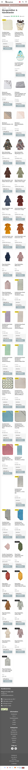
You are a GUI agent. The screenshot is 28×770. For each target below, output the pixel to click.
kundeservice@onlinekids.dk (7, 695)
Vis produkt (7, 48)
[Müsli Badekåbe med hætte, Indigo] (7, 200)
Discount (14, 740)
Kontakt (14, 724)
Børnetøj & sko (14, 732)
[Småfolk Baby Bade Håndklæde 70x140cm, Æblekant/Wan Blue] (20, 349)
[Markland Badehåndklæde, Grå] (7, 115)
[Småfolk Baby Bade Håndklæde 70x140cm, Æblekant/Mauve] (20, 316)
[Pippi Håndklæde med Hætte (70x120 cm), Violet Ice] (7, 284)
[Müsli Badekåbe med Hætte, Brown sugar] (7, 172)
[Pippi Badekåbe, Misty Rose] (20, 256)
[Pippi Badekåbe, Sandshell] (7, 633)
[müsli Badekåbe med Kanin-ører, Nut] (20, 228)
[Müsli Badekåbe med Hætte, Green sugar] (20, 172)
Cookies (14, 722)
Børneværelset (14, 734)
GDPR (14, 720)
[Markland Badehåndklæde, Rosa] (20, 115)
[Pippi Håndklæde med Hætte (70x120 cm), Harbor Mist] (7, 661)
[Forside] (9, 2)
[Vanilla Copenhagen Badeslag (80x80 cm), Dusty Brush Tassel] (7, 546)
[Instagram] (15, 748)
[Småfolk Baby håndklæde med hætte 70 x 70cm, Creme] (7, 24)
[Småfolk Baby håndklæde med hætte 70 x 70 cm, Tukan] (7, 383)
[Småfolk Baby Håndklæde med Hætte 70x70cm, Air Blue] (7, 416)
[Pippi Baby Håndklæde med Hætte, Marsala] (7, 575)
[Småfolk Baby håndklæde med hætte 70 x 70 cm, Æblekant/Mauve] (20, 383)
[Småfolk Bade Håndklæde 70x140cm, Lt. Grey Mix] (20, 481)
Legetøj (14, 736)
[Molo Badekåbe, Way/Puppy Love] (20, 144)
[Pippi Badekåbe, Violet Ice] (20, 633)
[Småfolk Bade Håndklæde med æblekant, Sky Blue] (20, 514)
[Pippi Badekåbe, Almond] (7, 605)
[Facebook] (12, 748)
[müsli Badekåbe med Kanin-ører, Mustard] (7, 228)
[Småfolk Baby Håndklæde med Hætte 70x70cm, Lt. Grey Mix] (20, 416)
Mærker (14, 742)
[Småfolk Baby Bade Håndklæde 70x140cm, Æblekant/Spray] (7, 349)
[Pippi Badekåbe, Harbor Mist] (20, 605)
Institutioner (14, 738)
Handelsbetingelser (14, 718)
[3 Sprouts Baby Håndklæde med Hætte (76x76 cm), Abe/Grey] (20, 24)
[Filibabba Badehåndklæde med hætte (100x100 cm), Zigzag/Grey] (20, 84)
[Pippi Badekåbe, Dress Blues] (7, 256)
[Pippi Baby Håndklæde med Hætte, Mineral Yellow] (20, 575)
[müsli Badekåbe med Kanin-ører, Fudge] (20, 200)
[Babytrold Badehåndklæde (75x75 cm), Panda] (7, 84)
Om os (14, 716)
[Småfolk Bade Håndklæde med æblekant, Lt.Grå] (7, 514)
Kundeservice (14, 714)
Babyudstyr (14, 730)
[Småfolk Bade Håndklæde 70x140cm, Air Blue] (20, 449)
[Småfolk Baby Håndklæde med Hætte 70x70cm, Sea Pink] (7, 449)
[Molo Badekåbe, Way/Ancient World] (7, 144)
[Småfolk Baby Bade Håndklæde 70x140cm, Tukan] (20, 284)
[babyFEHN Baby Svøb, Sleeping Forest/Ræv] (20, 55)
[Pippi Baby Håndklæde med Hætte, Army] (20, 546)
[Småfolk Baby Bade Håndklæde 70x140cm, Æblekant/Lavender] (7, 316)
